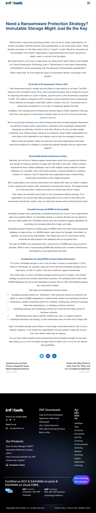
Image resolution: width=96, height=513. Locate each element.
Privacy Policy (60, 508)
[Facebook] (48, 356)
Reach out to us (63, 341)
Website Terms (84, 508)
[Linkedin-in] (6, 420)
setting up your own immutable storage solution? (34, 341)
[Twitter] (41, 356)
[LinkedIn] (54, 356)
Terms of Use (72, 508)
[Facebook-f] (14, 420)
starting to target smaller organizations (30, 126)
